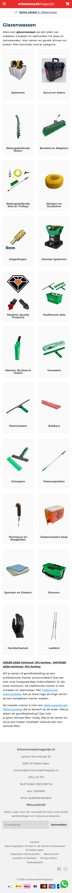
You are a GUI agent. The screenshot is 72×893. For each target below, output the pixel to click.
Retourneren (51, 853)
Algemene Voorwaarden (25, 853)
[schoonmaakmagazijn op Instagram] (65, 869)
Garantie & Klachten (24, 858)
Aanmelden (59, 824)
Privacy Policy (48, 858)
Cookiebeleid (35, 862)
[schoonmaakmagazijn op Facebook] (59, 869)
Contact (34, 841)
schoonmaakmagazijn (39, 879)
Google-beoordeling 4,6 (46, 12)
